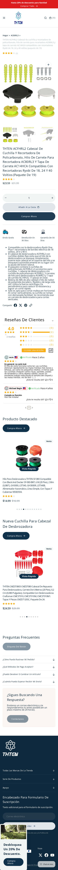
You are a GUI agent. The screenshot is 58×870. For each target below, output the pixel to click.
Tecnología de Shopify (31, 865)
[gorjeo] (20, 306)
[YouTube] (52, 855)
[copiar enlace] (30, 306)
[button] (4, 18)
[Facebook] (15, 306)
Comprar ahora (29, 216)
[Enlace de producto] (29, 455)
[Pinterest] (25, 306)
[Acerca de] (24, 827)
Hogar (5, 35)
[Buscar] (45, 18)
